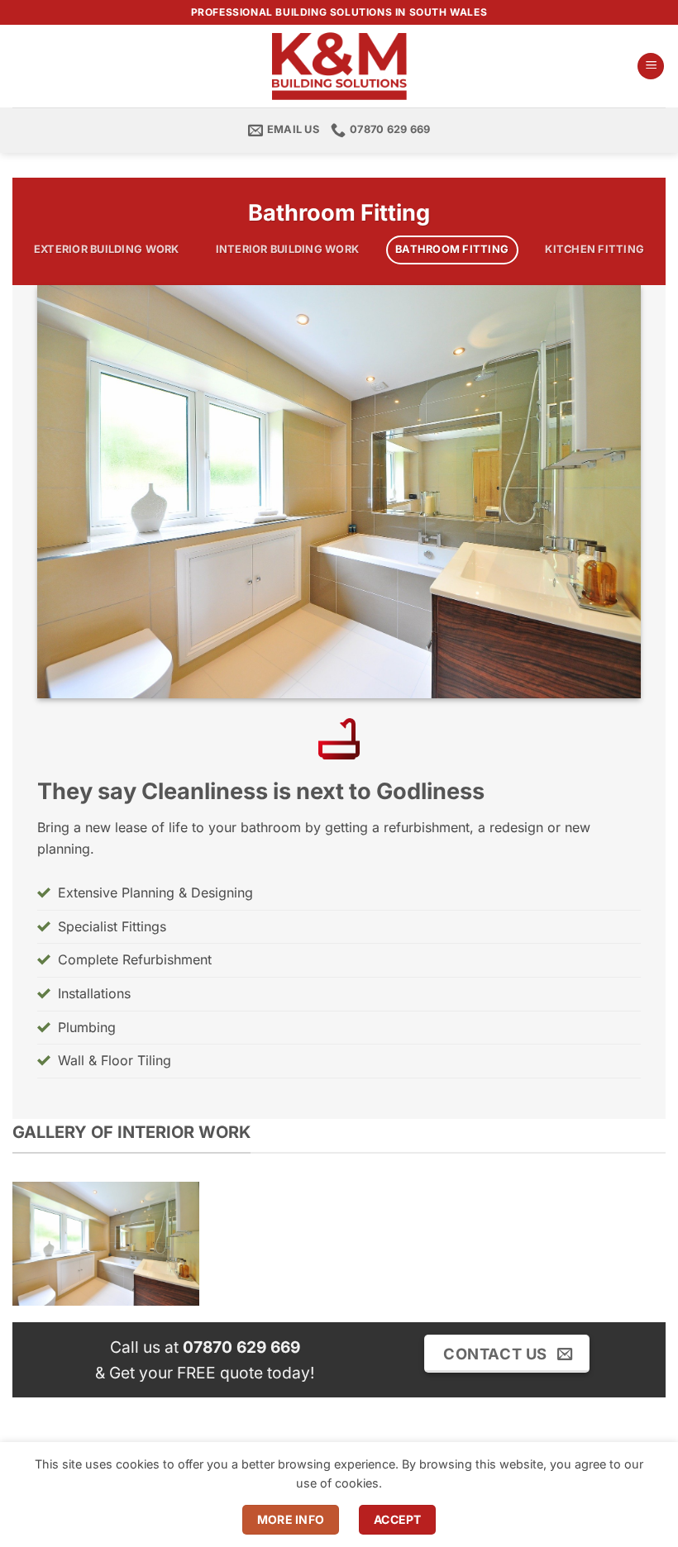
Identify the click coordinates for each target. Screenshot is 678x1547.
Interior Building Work (288, 249)
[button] (650, 66)
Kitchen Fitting (594, 249)
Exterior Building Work (106, 249)
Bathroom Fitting (451, 249)
